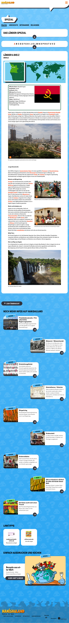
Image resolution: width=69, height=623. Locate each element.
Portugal (10, 181)
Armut (22, 217)
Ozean (31, 114)
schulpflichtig (20, 230)
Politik (4, 25)
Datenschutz (26, 616)
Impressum (18, 616)
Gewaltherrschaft (12, 192)
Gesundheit (30, 221)
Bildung (12, 223)
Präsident (42, 174)
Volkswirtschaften (12, 215)
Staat (29, 171)
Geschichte (13, 25)
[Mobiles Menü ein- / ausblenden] (66, 2)
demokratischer (24, 171)
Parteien (10, 201)
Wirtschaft (33, 172)
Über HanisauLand (8, 616)
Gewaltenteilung (54, 171)
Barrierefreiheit (36, 616)
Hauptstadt (52, 114)
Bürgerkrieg (26, 194)
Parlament (45, 171)
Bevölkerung (13, 217)
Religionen (35, 25)
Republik (40, 112)
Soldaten (16, 198)
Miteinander (24, 25)
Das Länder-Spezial (14, 32)
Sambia (20, 114)
